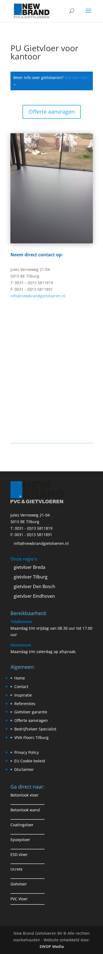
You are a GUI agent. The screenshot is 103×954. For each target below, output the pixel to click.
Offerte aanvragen (52, 111)
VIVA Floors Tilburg (31, 737)
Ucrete (16, 869)
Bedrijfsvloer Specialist (35, 729)
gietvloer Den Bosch (34, 586)
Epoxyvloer (20, 839)
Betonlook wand (25, 809)
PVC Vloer (19, 898)
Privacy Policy (26, 752)
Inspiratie (23, 695)
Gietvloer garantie (30, 711)
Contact (21, 686)
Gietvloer (18, 884)
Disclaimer (24, 769)
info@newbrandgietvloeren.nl (37, 295)
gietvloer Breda (29, 567)
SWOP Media (52, 946)
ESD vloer (19, 854)
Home (19, 678)
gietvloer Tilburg (31, 577)
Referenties (24, 703)
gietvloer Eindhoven (34, 596)
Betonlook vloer (24, 795)
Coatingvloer (22, 824)
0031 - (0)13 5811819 (33, 528)
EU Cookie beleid (29, 760)
